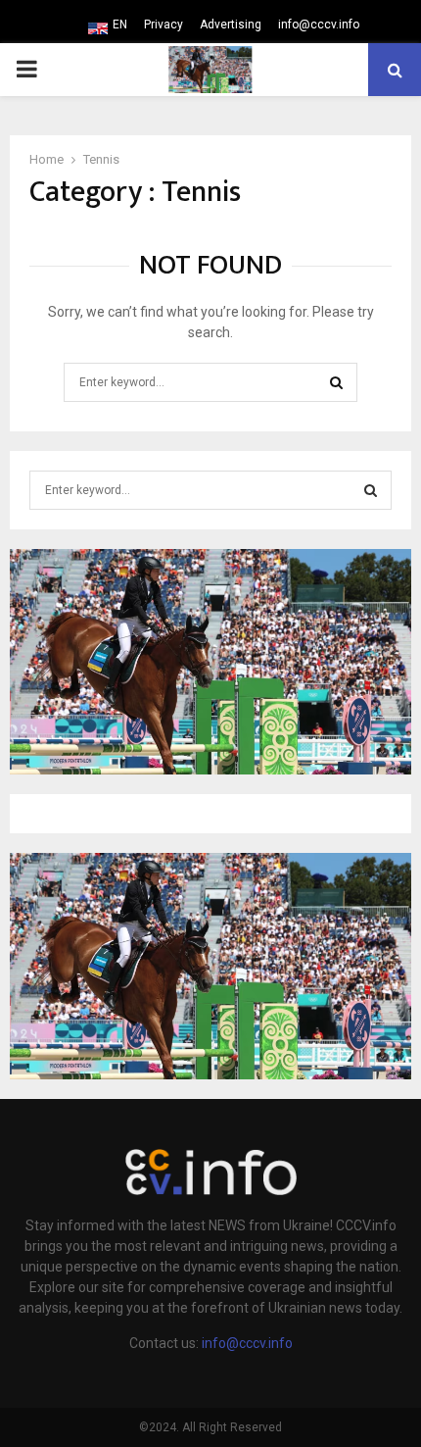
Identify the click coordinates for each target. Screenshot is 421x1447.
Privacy (163, 24)
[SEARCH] (371, 490)
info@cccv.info (318, 24)
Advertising (230, 24)
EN (120, 24)
